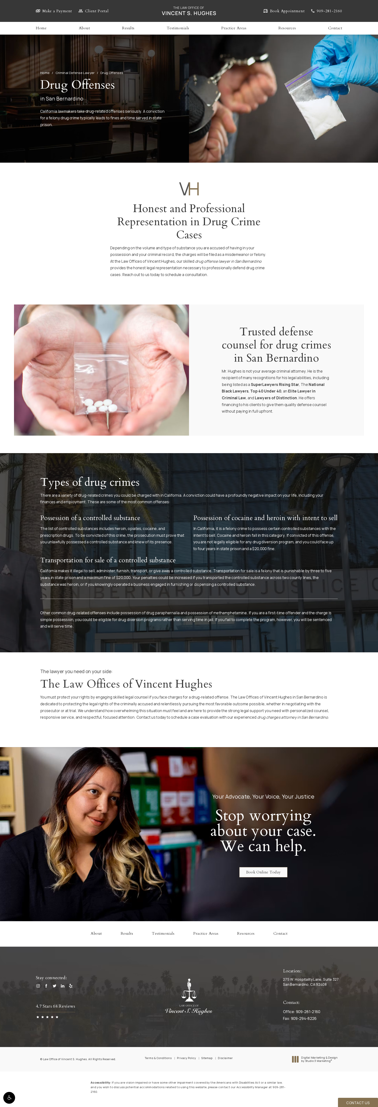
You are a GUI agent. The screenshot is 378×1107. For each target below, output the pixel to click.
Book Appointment (287, 11)
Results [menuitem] (128, 28)
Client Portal (96, 11)
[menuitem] (39, 987)
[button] (9, 1098)
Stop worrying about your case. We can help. (263, 831)
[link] (326, 11)
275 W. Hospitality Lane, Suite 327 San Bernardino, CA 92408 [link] (311, 982)
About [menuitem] (84, 28)
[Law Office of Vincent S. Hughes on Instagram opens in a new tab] (39, 987)
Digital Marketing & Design (319, 1059)
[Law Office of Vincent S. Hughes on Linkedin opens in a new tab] (63, 987)
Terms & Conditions (158, 1058)
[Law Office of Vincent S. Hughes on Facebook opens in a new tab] (47, 987)
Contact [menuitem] (335, 28)
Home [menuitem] (41, 28)
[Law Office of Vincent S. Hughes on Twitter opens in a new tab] (55, 987)
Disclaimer (225, 1058)
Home (45, 72)
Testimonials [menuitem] (178, 28)
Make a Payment (57, 11)
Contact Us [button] (358, 1102)
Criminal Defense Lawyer (75, 72)
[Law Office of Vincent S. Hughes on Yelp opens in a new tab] (72, 987)
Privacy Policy (186, 1058)
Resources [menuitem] (287, 28)
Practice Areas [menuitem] (233, 28)
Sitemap (207, 1058)
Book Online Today (263, 872)
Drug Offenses (111, 72)
